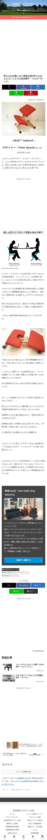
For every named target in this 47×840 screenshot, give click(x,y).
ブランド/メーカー (12, 817)
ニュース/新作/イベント (35, 814)
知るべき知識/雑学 (35, 823)
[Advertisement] (23, 47)
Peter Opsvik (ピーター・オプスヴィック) (16, 572)
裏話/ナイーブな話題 (35, 827)
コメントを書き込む (23, 772)
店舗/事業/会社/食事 (12, 830)
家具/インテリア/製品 (35, 820)
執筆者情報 (35, 833)
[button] (31, 591)
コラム (35, 830)
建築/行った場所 (12, 823)
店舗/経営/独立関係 (12, 827)
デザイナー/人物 (34, 817)
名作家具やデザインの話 (11, 569)
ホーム (12, 814)
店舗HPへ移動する (23, 560)
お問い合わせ (12, 833)
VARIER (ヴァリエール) (11, 576)
